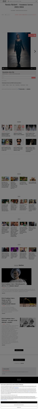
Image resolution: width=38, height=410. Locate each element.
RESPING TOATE (19, 407)
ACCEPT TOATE (19, 402)
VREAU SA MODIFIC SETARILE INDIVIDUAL (19, 404)
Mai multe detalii (16, 387)
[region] (19, 396)
